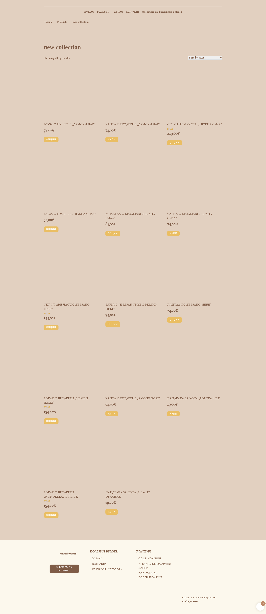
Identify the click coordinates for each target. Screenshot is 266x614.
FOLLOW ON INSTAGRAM (65, 569)
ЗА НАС (118, 11)
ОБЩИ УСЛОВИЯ (149, 558)
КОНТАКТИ (132, 11)
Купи (111, 139)
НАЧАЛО (89, 11)
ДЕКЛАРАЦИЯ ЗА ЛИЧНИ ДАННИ (154, 566)
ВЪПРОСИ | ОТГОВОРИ (107, 569)
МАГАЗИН (103, 11)
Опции (51, 139)
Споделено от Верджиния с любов (162, 11)
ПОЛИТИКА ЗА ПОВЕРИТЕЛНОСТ (150, 575)
